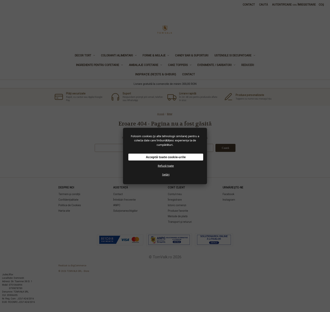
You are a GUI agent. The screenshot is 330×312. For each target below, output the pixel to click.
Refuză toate (166, 166)
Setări (166, 174)
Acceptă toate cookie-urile (166, 157)
